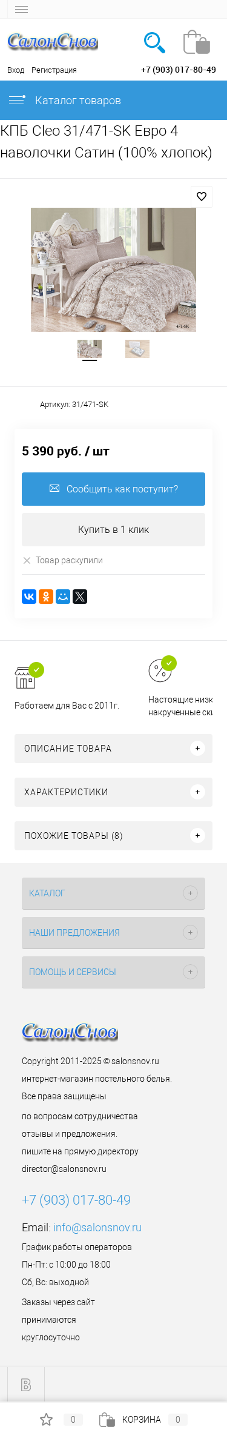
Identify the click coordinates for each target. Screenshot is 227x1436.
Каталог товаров (77, 100)
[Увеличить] (113, 270)
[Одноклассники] (46, 596)
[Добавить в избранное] (201, 197)
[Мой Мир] (63, 596)
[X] (80, 596)
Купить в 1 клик (113, 529)
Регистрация (54, 69)
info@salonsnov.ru (97, 1227)
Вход (15, 69)
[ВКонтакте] (29, 596)
